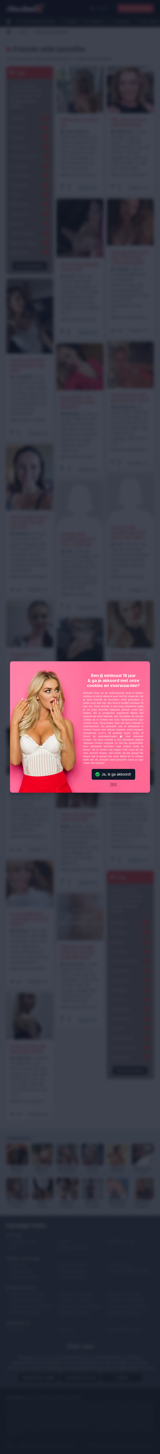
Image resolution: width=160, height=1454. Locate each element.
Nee (113, 784)
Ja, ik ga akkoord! (116, 774)
